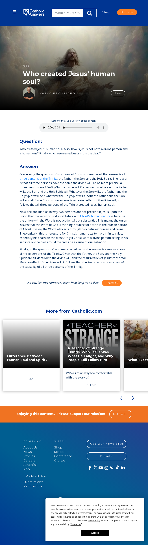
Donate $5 (112, 283)
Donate (127, 12)
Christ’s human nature (95, 216)
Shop (106, 12)
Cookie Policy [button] (94, 520)
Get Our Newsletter (107, 443)
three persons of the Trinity (38, 179)
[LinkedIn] (123, 467)
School (59, 452)
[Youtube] (100, 468)
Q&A (26, 66)
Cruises (59, 460)
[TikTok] (117, 468)
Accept (95, 533)
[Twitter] (95, 468)
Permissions (32, 486)
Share (118, 93)
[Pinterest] (111, 468)
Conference (63, 456)
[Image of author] (29, 93)
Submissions (33, 482)
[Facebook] (89, 468)
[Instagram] (106, 468)
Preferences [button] (76, 524)
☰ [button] (14, 11)
